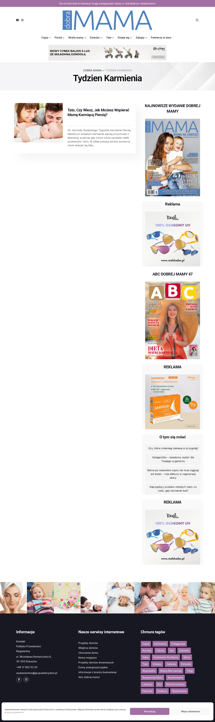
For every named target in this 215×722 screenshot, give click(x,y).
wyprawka (148, 670)
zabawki (184, 650)
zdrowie (186, 664)
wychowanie (175, 677)
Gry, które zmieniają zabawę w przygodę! (173, 448)
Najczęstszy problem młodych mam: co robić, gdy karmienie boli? (173, 488)
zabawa (171, 664)
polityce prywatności (14, 712)
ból (159, 684)
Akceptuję (149, 711)
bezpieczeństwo (152, 677)
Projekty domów (88, 643)
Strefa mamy (75, 37)
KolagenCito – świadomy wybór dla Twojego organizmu (173, 459)
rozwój (146, 650)
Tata (108, 37)
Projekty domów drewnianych (96, 662)
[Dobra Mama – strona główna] (107, 19)
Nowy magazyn (87, 657)
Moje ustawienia (190, 711)
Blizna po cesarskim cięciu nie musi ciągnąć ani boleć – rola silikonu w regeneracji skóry (173, 474)
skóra (186, 657)
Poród (58, 37)
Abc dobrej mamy (89, 677)
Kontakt (20, 641)
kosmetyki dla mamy (166, 657)
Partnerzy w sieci (161, 37)
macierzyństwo (175, 684)
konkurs (162, 691)
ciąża (145, 643)
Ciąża (44, 37)
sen (172, 650)
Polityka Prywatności (28, 646)
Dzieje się (123, 37)
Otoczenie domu (88, 652)
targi (190, 670)
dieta (145, 657)
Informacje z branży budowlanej (97, 672)
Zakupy (140, 37)
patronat (147, 691)
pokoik (160, 650)
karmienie (160, 643)
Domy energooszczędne (93, 667)
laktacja (147, 684)
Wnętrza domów (88, 647)
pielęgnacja (178, 643)
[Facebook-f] (19, 679)
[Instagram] (22, 20)
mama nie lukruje (171, 670)
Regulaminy (23, 651)
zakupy (157, 664)
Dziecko (95, 37)
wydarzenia (179, 691)
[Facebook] (17, 20)
